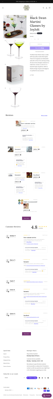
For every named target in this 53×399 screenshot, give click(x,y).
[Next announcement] (50, 1)
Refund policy (25, 394)
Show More (25, 128)
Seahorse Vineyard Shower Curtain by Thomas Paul (34, 281)
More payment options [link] (40, 51)
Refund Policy (6, 363)
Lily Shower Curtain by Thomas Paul (32, 243)
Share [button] (32, 75)
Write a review (44, 115)
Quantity (31, 36)
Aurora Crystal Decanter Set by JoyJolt (32, 317)
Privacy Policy (6, 357)
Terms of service (39, 394)
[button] (2, 7)
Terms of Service (7, 366)
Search (4, 353)
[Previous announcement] (2, 1)
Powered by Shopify (18, 394)
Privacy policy (32, 394)
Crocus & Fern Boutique (10, 394)
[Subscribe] (24, 377)
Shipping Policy (6, 360)
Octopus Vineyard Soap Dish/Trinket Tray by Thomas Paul (35, 265)
